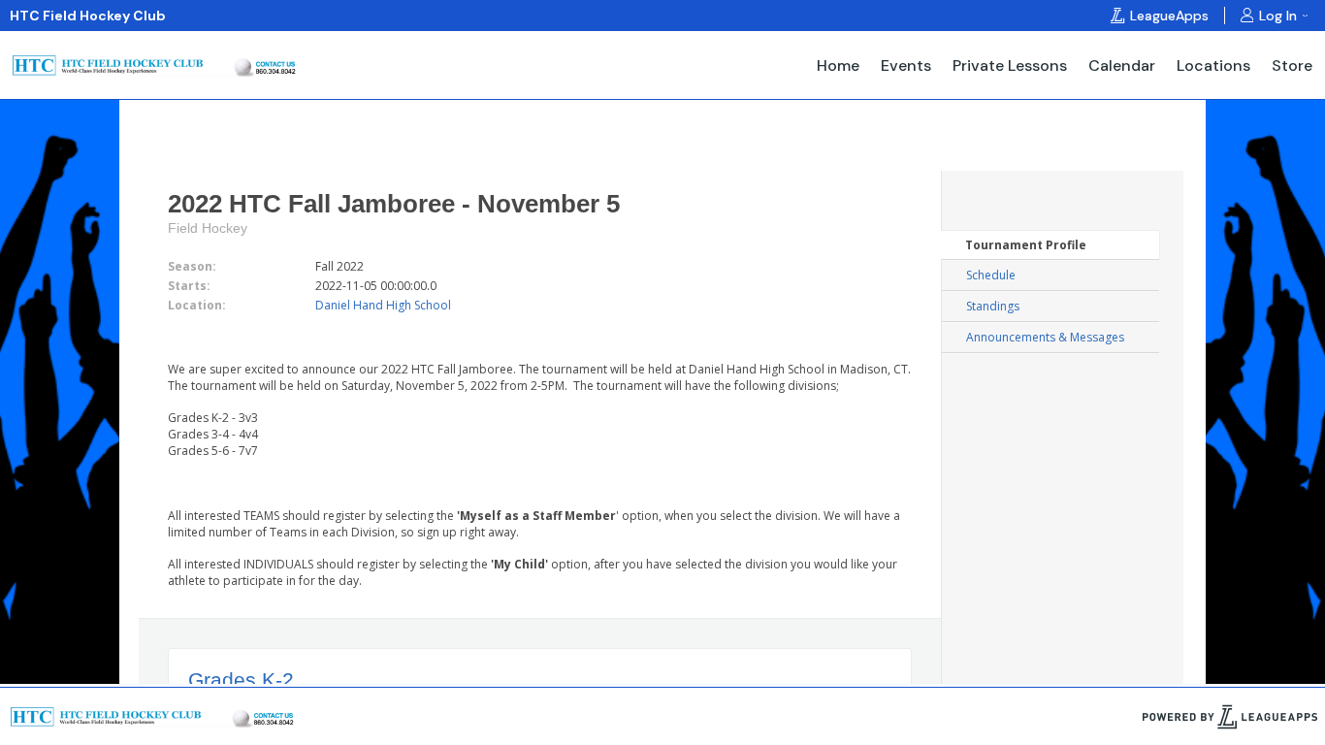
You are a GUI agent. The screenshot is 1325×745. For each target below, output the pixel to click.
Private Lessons (1010, 65)
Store (1292, 65)
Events (906, 65)
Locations (1213, 65)
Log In (1278, 15)
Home (838, 65)
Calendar (1121, 65)
